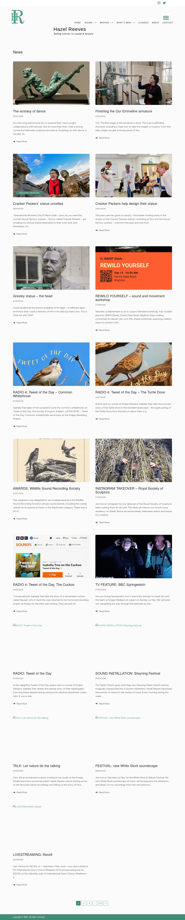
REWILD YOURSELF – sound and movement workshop (130, 297)
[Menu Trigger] (166, 17)
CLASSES (143, 23)
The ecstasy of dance (29, 110)
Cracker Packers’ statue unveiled (38, 203)
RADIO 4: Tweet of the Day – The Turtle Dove (130, 392)
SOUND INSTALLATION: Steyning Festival (127, 673)
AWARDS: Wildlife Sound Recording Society (46, 488)
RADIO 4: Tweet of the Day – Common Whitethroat (42, 394)
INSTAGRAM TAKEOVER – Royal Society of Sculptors (129, 490)
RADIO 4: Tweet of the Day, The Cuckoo (43, 584)
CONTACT (167, 23)
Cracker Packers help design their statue (126, 203)
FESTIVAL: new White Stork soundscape (126, 765)
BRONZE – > (106, 23)
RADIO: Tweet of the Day (32, 673)
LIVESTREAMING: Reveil (32, 854)
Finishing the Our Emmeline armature (123, 110)
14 (100, 903)
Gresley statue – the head (32, 295)
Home (77, 23)
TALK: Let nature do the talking (36, 765)
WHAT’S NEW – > (126, 23)
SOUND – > (90, 23)
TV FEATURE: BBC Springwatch (120, 584)
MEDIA (155, 23)
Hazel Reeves (69, 29)
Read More (22, 141)
